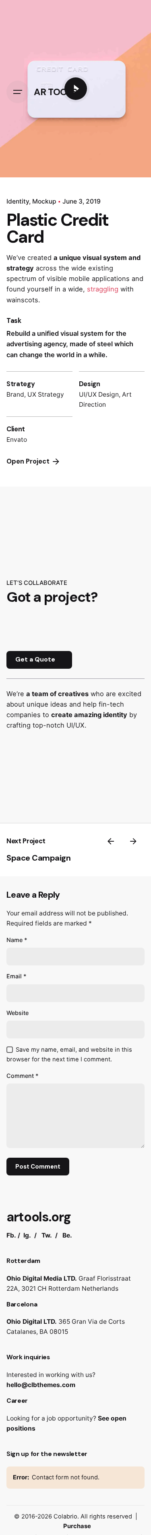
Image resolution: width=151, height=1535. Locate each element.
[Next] (133, 841)
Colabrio (65, 1516)
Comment (22, 1075)
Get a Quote (35, 659)
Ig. (27, 1235)
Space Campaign (38, 858)
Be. (67, 1235)
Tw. (46, 1235)
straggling (102, 289)
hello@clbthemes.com (40, 1385)
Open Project (28, 461)
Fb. (11, 1235)
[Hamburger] (17, 92)
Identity (17, 201)
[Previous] (110, 841)
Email (16, 976)
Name (16, 939)
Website (17, 1012)
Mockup (44, 201)
